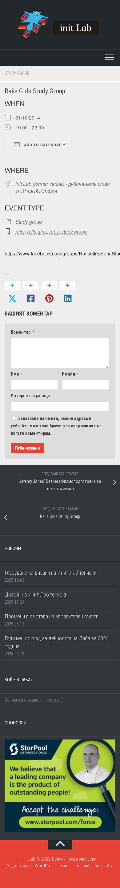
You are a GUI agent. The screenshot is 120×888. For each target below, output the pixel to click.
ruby (54, 231)
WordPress (45, 866)
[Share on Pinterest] (49, 292)
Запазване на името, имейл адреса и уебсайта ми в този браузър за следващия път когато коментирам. (56, 426)
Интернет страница (30, 395)
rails (20, 231)
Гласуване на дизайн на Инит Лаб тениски (51, 572)
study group (74, 231)
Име (16, 374)
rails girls (37, 231)
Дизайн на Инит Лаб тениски (36, 594)
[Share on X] (12, 292)
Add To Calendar (42, 144)
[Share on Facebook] (30, 292)
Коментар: (22, 332)
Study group (17, 73)
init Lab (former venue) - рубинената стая (62, 183)
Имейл (70, 374)
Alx (109, 866)
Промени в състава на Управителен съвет (51, 616)
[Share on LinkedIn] (67, 292)
